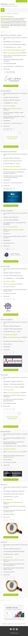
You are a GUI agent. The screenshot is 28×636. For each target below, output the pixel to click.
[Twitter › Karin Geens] (4, 520)
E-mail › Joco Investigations (9, 105)
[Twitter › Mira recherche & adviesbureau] (4, 188)
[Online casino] (14, 605)
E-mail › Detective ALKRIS (9, 281)
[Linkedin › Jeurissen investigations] (10, 249)
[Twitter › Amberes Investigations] (4, 352)
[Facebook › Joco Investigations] (7, 129)
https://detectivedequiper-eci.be (14, 451)
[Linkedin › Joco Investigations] (10, 129)
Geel (10, 217)
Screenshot (24, 52)
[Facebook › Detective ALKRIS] (7, 299)
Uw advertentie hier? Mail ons (14, 619)
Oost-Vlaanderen (7, 41)
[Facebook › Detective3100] (7, 409)
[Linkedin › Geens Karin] (10, 578)
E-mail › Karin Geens (7, 499)
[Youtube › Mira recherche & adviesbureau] (14, 188)
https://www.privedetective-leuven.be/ (15, 559)
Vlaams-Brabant (6, 381)
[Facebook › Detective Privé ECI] (7, 468)
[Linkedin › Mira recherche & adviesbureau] (10, 188)
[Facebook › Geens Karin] (7, 578)
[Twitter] (11, 629)
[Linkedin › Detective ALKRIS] (10, 299)
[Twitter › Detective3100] (4, 409)
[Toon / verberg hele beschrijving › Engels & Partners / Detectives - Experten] (15, 56)
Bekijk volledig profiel (10, 85)
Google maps (18, 41)
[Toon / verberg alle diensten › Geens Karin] (15, 568)
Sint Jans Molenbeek (16, 438)
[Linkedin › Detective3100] (10, 409)
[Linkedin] (17, 629)
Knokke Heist (15, 491)
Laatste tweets (7, 123)
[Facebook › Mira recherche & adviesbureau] (7, 188)
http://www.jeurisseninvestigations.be (15, 229)
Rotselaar (13, 381)
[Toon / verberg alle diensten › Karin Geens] (15, 511)
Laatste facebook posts (9, 66)
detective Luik (4, 21)
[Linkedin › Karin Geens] (10, 520)
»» (9, 31)
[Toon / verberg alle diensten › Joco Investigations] (15, 117)
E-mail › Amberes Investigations (10, 334)
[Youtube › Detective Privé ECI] (14, 468)
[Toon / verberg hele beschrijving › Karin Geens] (15, 507)
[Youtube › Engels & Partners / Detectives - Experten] (14, 72)
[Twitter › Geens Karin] (4, 578)
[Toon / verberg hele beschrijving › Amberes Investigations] (15, 341)
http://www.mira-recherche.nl (13, 169)
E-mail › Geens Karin (7, 557)
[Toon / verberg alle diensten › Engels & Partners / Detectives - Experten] (15, 60)
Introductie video (20, 66)
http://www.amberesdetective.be (14, 337)
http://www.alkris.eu (11, 284)
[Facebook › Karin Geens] (7, 520)
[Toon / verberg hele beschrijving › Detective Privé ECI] (15, 456)
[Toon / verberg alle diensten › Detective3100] (15, 400)
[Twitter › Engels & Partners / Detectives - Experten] (4, 72)
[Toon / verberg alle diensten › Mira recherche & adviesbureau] (15, 176)
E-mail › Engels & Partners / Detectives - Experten (14, 50)
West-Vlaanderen (7, 491)
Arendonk (11, 158)
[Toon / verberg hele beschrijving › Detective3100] (15, 396)
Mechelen (11, 548)
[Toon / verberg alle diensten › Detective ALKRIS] (15, 290)
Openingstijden (7, 120)
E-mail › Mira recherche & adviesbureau (11, 166)
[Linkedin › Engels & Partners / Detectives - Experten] (10, 72)
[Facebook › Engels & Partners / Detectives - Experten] (7, 72)
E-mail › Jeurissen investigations (10, 226)
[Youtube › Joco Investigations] (14, 129)
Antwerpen (5, 97)
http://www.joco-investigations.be (14, 108)
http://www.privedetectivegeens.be (14, 502)
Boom (10, 97)
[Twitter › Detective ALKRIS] (4, 299)
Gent (13, 41)
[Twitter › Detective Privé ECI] (4, 468)
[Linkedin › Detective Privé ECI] (10, 468)
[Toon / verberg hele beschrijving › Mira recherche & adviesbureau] (15, 172)
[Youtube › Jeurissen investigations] (14, 249)
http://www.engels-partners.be (13, 52)
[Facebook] (14, 629)
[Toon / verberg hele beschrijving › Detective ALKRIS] (15, 286)
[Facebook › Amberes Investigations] (7, 352)
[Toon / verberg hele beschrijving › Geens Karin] (15, 564)
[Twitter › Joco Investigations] (4, 129)
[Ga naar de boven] (26, 86)
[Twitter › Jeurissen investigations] (4, 249)
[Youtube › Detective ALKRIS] (14, 299)
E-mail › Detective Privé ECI (9, 448)
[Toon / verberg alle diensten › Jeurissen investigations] (15, 237)
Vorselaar (11, 326)
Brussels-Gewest (7, 438)
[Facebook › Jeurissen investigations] (7, 249)
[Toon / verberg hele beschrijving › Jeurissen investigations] (15, 233)
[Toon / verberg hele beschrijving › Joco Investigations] (15, 113)
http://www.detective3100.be (13, 392)
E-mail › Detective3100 (8, 389)
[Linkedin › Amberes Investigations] (10, 352)
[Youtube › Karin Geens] (14, 520)
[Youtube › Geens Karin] (14, 578)
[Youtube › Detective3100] (14, 409)
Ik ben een (22, 1)
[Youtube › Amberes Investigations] (14, 352)
